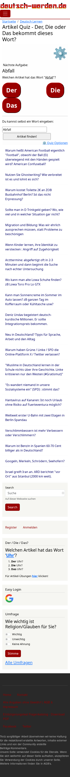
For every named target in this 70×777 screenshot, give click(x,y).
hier (35, 576)
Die (55, 90)
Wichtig (17, 634)
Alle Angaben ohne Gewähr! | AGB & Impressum (28, 704)
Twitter (26, 726)
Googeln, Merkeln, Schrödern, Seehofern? (35, 461)
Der (11, 90)
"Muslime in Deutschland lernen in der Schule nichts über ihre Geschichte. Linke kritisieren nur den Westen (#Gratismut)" (34, 369)
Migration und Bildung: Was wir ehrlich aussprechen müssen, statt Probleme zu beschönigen (33, 229)
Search (9, 487)
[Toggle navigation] (5, 13)
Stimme (13, 653)
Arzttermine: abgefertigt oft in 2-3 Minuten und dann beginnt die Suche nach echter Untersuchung (31, 264)
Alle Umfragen (18, 662)
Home (7, 694)
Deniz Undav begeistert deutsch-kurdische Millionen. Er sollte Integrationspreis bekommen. (28, 319)
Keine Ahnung (21, 644)
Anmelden (30, 527)
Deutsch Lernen (31, 21)
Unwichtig (18, 639)
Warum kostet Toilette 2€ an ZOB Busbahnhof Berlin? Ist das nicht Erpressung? (28, 194)
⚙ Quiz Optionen (55, 143)
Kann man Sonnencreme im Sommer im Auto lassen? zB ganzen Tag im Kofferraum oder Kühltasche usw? (33, 299)
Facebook (9, 726)
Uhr (10, 555)
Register (11, 527)
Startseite (9, 21)
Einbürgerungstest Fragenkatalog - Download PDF (34, 716)
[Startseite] (33, 6)
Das (11, 105)
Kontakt (22, 694)
